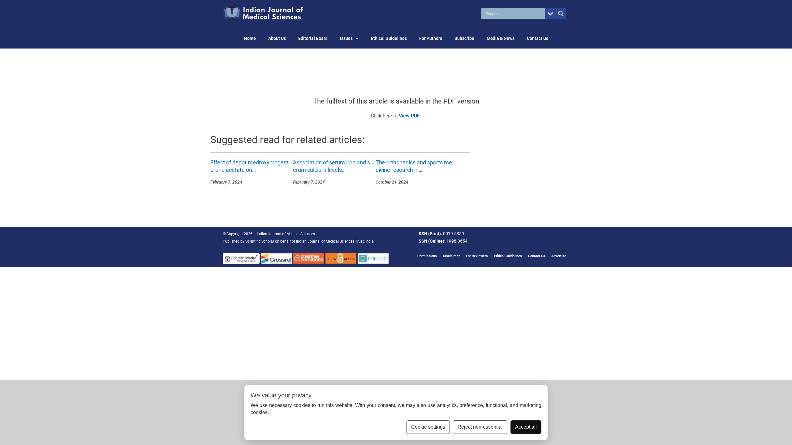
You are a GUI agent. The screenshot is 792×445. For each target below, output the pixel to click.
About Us (277, 38)
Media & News (500, 38)
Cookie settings (428, 427)
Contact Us (537, 38)
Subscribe (464, 38)
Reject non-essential (480, 427)
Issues (346, 38)
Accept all (526, 427)
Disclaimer (451, 256)
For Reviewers (477, 256)
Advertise (558, 256)
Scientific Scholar (259, 241)
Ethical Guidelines (389, 38)
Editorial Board (313, 38)
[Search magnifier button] (561, 13)
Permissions (427, 256)
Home (250, 38)
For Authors (430, 38)
